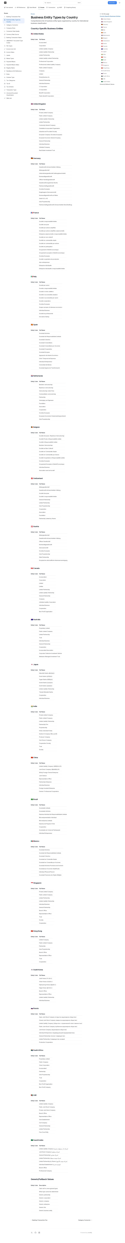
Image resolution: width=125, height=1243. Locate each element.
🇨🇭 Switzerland (105, 40)
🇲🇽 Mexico (104, 62)
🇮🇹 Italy (103, 30)
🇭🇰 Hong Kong (105, 68)
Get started (9, 7)
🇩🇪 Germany (104, 24)
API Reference (21, 7)
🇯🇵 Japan (103, 51)
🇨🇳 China (103, 57)
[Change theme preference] (119, 2)
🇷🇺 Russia (104, 73)
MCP (60, 7)
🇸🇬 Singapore (105, 65)
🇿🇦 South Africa (105, 76)
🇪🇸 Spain (103, 32)
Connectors (51, 7)
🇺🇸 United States (105, 19)
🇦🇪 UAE (103, 79)
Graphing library (71, 7)
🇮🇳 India (103, 54)
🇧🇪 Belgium (104, 38)
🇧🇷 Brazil (103, 60)
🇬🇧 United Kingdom (106, 21)
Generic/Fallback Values (107, 84)
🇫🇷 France (104, 27)
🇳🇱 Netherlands (105, 35)
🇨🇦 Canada (104, 46)
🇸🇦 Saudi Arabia (105, 81)
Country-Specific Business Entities (110, 16)
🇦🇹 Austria (104, 43)
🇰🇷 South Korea (105, 70)
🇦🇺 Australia (104, 49)
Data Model (32, 7)
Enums (42, 7)
